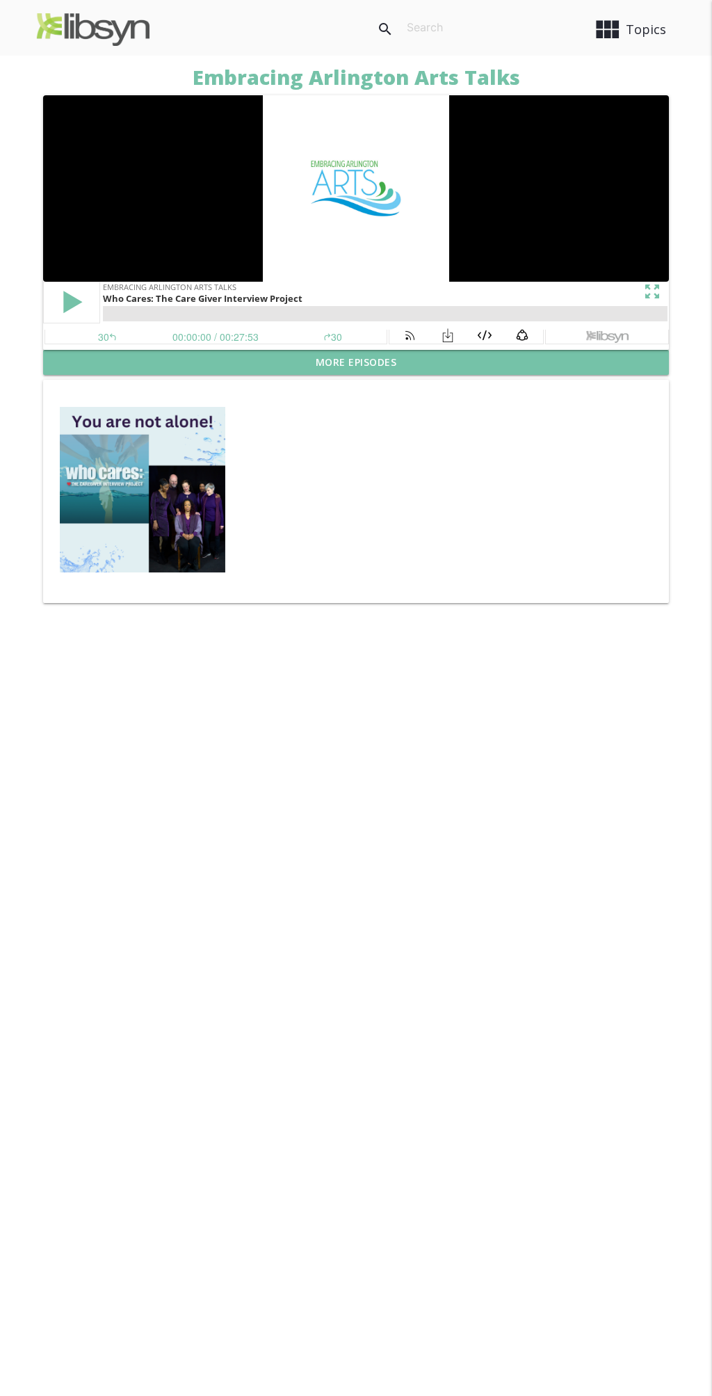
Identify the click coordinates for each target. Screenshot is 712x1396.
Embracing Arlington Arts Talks (356, 76)
